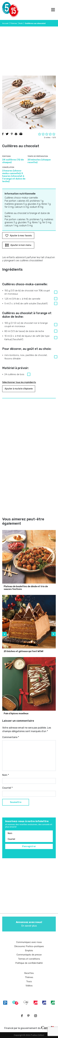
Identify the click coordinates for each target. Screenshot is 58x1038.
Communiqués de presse (29, 954)
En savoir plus (29, 924)
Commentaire (10, 737)
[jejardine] (53, 1003)
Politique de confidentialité (29, 963)
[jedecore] (44, 1003)
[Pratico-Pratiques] (5, 1003)
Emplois (29, 950)
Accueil (5, 23)
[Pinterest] (28, 1015)
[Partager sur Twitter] (7, 134)
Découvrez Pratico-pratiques (29, 946)
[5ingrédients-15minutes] (15, 1003)
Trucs (29, 981)
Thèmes (13, 23)
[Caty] (26, 1003)
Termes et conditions (29, 959)
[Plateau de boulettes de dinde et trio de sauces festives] (29, 557)
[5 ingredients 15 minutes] (7, 10)
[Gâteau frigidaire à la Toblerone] (29, 621)
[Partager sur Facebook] (2, 134)
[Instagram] (35, 1015)
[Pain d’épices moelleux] (29, 684)
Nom (5, 775)
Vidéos (29, 985)
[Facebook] (22, 1015)
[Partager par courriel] (20, 134)
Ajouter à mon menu (20, 245)
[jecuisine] (36, 1003)
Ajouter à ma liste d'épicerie (19, 388)
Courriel (7, 787)
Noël (21, 23)
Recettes (29, 973)
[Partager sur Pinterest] (12, 134)
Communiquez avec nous (29, 942)
